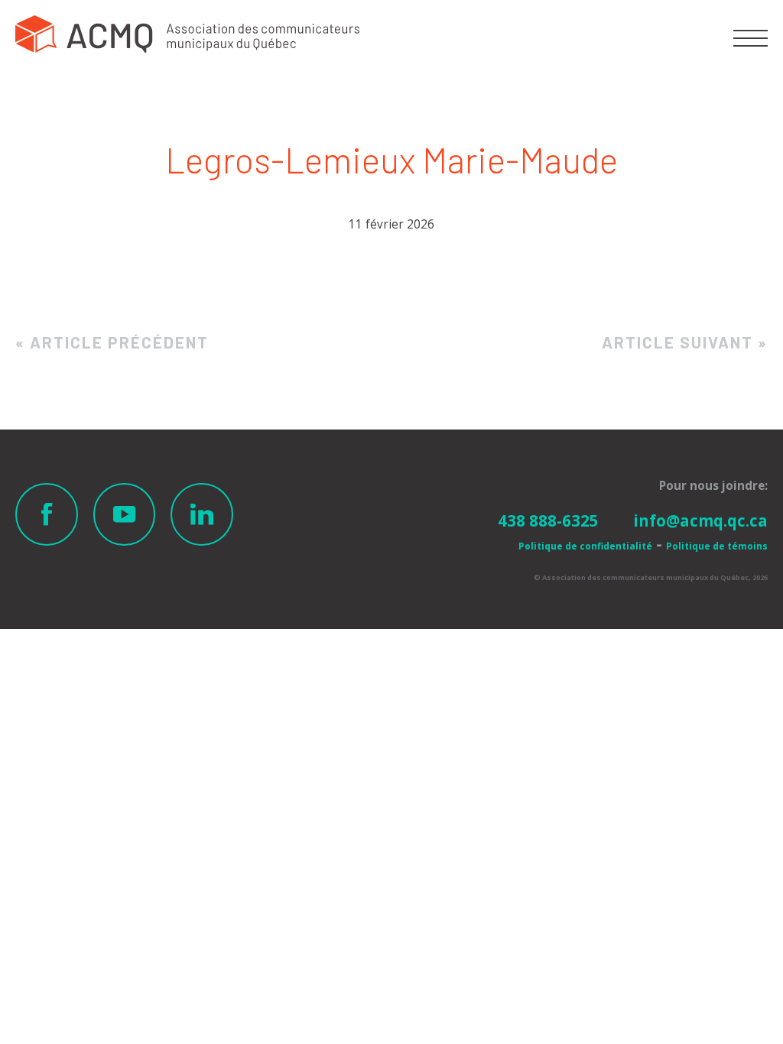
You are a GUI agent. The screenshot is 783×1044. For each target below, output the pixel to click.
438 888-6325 (548, 520)
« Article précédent (112, 342)
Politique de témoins (717, 546)
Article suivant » (685, 342)
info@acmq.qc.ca (700, 520)
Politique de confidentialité (585, 546)
